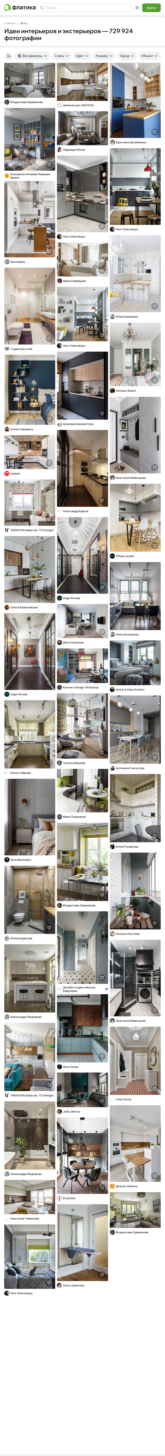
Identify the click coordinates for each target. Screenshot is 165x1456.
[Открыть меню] (137, 7)
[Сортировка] (8, 56)
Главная (9, 23)
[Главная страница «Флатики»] (20, 7)
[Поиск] (41, 7)
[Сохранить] (49, 91)
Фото (23, 23)
